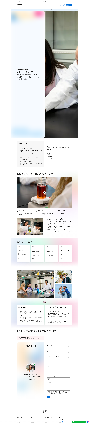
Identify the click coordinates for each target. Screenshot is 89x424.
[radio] (58, 346)
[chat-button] (87, 422)
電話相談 (51, 351)
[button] (19, 1)
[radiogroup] (58, 351)
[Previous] (69, 263)
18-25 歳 (18, 422)
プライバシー (52, 391)
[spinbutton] (48, 379)
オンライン (51, 345)
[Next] (71, 263)
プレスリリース (61, 422)
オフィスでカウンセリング (54, 356)
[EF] (44, 1)
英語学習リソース (47, 422)
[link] (20, 5)
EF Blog (46, 419)
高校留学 (32, 422)
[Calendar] (69, 379)
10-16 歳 (18, 419)
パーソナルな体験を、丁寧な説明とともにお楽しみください (58, 348)
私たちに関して (61, 419)
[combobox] (48, 373)
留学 (31, 419)
